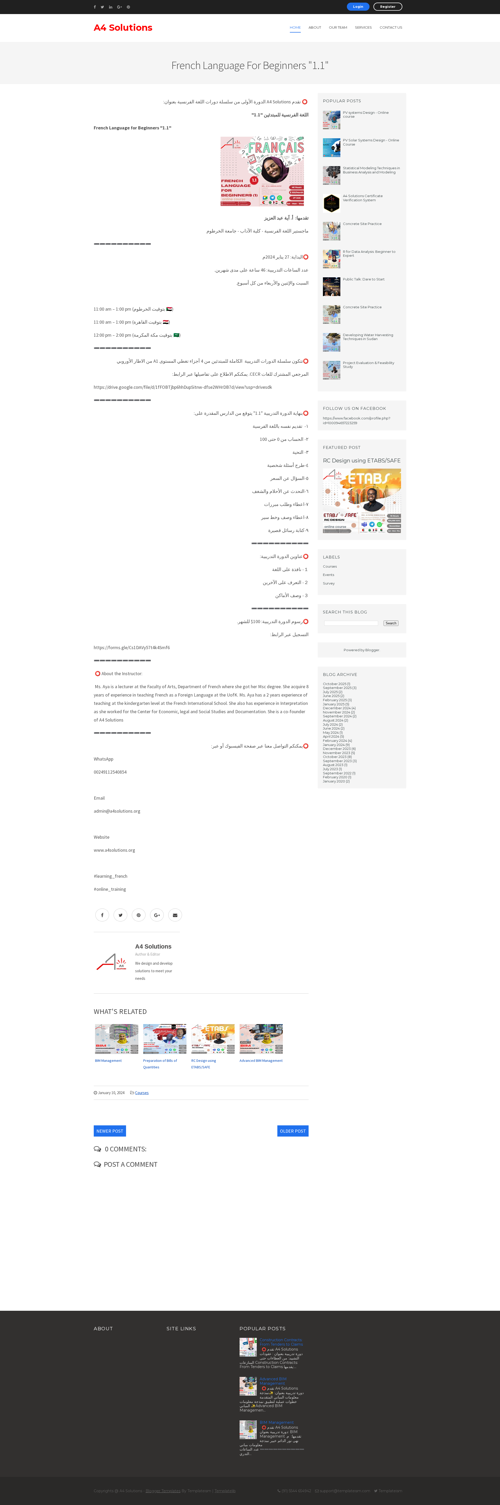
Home (295, 27)
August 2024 (333, 720)
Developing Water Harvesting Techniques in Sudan (368, 337)
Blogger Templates (163, 1491)
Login (358, 7)
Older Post (293, 1131)
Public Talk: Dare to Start (364, 279)
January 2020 (334, 781)
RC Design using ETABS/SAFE (362, 460)
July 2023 (330, 769)
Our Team (338, 27)
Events (328, 575)
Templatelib (225, 1491)
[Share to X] (120, 915)
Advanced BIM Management (273, 1381)
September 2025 (337, 688)
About (315, 27)
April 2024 (331, 736)
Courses (142, 1092)
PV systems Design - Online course (366, 114)
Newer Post (109, 1131)
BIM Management (277, 1422)
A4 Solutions (123, 27)
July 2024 (330, 724)
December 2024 (337, 708)
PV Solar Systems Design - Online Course (371, 142)
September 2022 (337, 773)
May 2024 (331, 732)
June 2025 (331, 696)
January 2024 (334, 745)
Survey (329, 583)
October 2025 (334, 684)
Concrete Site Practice (362, 224)
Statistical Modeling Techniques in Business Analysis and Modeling (371, 170)
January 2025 (334, 704)
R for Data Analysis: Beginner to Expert (369, 253)
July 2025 (330, 692)
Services (363, 27)
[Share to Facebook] (102, 915)
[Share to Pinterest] (138, 915)
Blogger (372, 650)
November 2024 (336, 712)
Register (388, 7)
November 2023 (336, 753)
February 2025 (335, 700)
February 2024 (335, 740)
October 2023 (335, 757)
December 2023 (337, 749)
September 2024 (337, 716)
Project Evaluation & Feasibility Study (368, 365)
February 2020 (335, 777)
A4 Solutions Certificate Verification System (363, 198)
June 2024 (331, 728)
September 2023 (337, 761)
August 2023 (333, 765)
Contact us (391, 27)
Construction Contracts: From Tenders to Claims (281, 1342)
